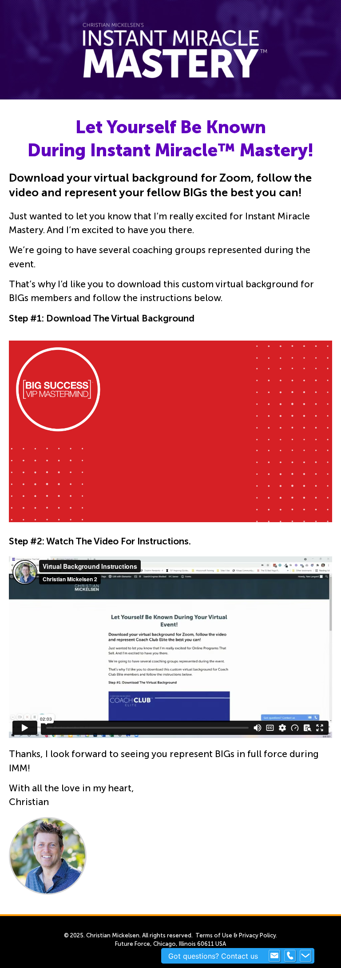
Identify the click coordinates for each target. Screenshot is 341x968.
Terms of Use (213, 935)
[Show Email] (274, 956)
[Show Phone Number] (290, 956)
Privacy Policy (257, 935)
